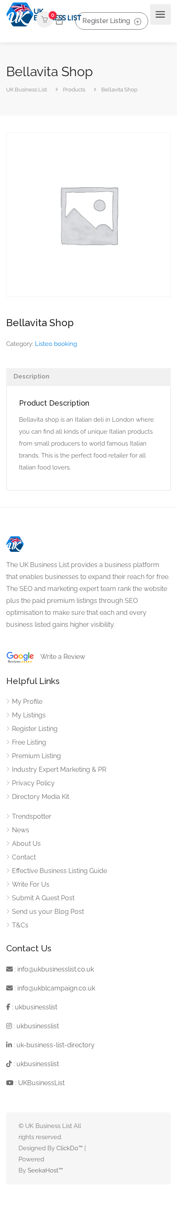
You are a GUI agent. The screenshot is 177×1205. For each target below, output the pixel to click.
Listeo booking (56, 344)
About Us (26, 844)
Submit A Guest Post (43, 898)
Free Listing (29, 742)
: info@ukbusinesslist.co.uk (53, 969)
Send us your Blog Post (48, 911)
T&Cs (20, 925)
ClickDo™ (69, 1148)
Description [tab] (31, 376)
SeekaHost (43, 1170)
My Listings (29, 715)
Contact (24, 857)
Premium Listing (36, 756)
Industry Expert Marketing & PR (59, 769)
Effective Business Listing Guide (59, 871)
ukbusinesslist (36, 1007)
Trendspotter (31, 816)
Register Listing (106, 21)
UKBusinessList (41, 1083)
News (20, 830)
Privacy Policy (33, 783)
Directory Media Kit (40, 797)
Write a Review (59, 657)
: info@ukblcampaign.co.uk (54, 988)
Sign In (58, 19)
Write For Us (30, 884)
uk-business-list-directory (55, 1045)
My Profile (27, 701)
